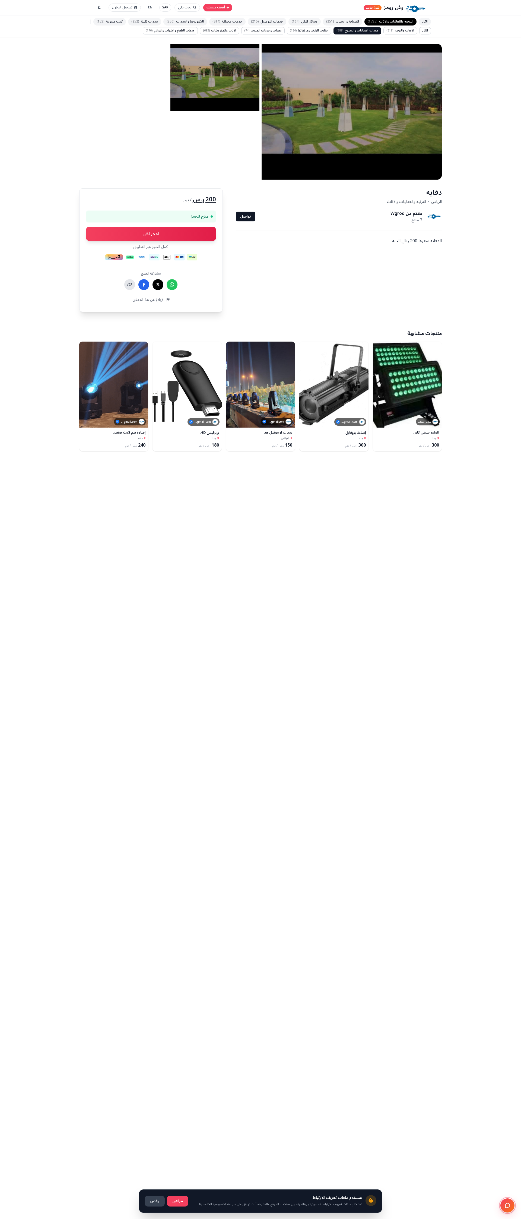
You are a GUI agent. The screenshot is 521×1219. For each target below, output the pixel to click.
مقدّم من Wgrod (406, 213)
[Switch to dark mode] (99, 8)
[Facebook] (143, 284)
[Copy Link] (129, 284)
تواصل (245, 216)
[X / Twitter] (158, 284)
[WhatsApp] (172, 284)
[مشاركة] (379, 421)
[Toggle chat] (507, 1205)
